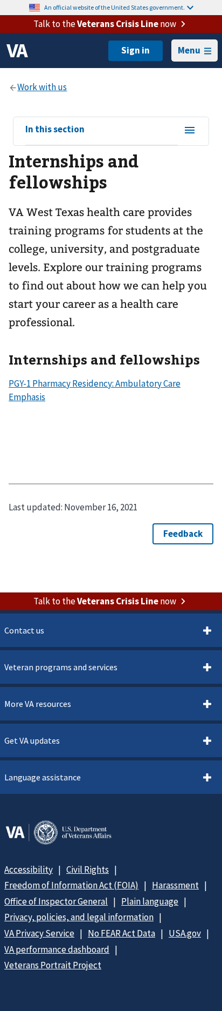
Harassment (175, 885)
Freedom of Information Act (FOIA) (71, 885)
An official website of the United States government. (114, 7)
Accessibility (28, 869)
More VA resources (37, 703)
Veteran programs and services (60, 667)
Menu (189, 50)
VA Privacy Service (39, 933)
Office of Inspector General (56, 901)
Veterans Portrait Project (52, 965)
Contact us (24, 630)
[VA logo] (17, 50)
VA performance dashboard (56, 949)
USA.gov (185, 933)
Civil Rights (87, 869)
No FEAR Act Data (121, 933)
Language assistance (42, 777)
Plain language (149, 901)
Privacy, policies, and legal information (79, 917)
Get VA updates (32, 740)
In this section (55, 130)
